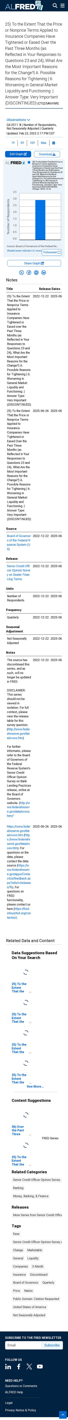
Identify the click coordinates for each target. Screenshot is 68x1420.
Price (16, 1291)
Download (46, 154)
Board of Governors (25, 1282)
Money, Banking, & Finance (31, 1196)
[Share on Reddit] (36, 272)
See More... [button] (35, 1086)
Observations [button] (17, 120)
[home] (24, 5)
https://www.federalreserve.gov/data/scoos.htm (18, 831)
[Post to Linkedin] (43, 272)
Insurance (19, 1274)
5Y (22, 143)
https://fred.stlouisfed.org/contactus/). (19, 913)
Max (43, 143)
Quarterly (48, 1282)
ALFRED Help (14, 1392)
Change (18, 1250)
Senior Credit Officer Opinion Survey (36, 1180)
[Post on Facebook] (29, 272)
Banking (18, 1188)
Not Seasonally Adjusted (29, 1315)
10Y (32, 143)
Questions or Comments (21, 1386)
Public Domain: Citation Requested (36, 1299)
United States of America (29, 1307)
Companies (20, 1266)
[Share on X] (21, 272)
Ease (16, 1234)
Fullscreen (50, 252)
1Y (13, 143)
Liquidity (33, 1258)
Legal (8, 1403)
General (18, 1258)
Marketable (34, 1250)
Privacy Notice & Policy (20, 1410)
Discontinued (38, 1274)
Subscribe (52, 1345)
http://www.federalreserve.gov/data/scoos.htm (18, 733)
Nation (28, 1291)
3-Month (37, 1266)
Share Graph (32, 263)
